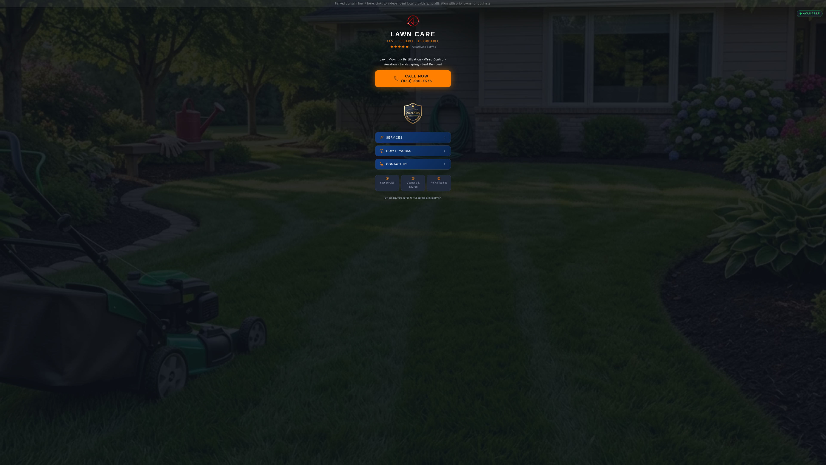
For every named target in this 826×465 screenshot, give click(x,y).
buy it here (366, 3)
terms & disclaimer (429, 197)
